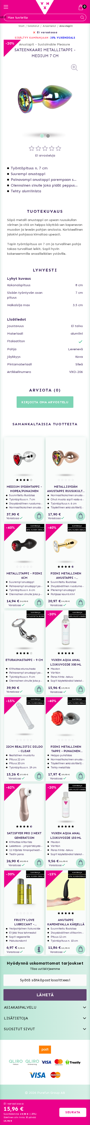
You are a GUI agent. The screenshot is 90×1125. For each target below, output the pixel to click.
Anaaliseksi (49, 26)
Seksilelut (33, 26)
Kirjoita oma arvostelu (44, 402)
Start (21, 26)
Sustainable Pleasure (54, 44)
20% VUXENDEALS (62, 37)
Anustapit (65, 26)
